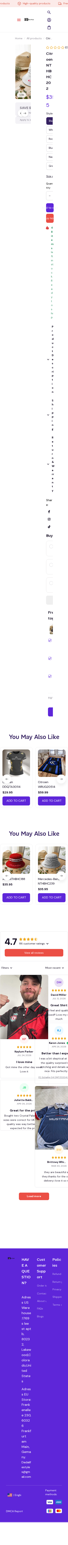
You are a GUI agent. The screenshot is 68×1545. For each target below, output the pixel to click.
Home (18, 38)
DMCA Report (14, 1511)
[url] (26, 1469)
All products (34, 38)
